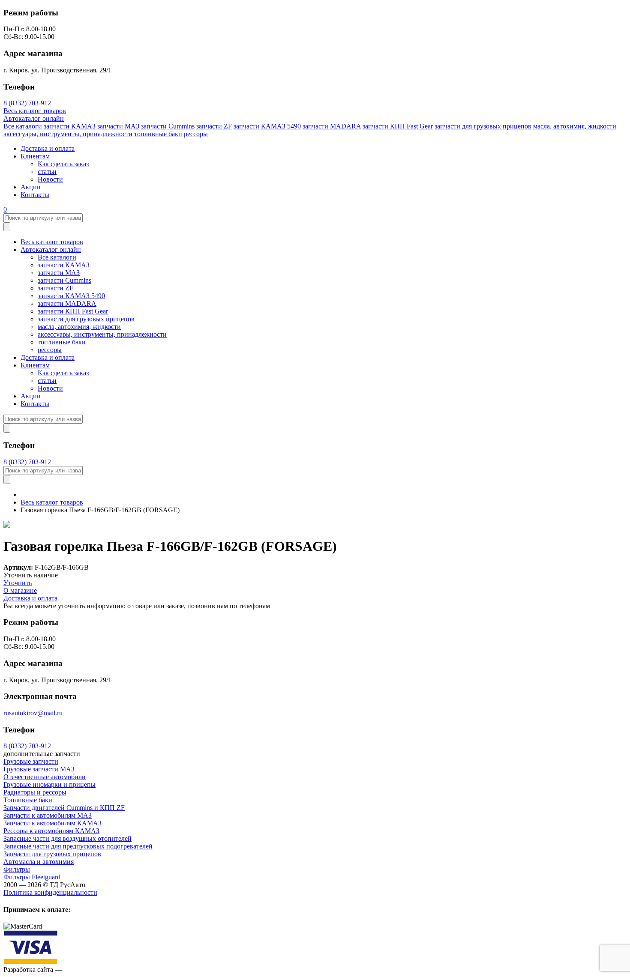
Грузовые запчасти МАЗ (39, 769)
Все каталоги (22, 126)
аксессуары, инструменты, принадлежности (67, 133)
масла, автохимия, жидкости (574, 126)
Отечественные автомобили (44, 776)
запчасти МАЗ (118, 126)
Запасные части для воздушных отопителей (67, 838)
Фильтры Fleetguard (31, 877)
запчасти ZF (214, 126)
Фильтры (16, 869)
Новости (50, 179)
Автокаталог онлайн (33, 118)
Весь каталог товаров (34, 110)
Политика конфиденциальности (50, 892)
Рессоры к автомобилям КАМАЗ (51, 830)
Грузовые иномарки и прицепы (49, 784)
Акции (31, 187)
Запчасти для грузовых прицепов (52, 853)
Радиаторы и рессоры (34, 792)
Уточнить (17, 582)
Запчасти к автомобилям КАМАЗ (52, 823)
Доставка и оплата (48, 148)
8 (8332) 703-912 (27, 103)
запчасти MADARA (332, 126)
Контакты (35, 194)
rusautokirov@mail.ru (33, 713)
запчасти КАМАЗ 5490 (267, 126)
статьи (47, 171)
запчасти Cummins (168, 126)
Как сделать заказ (63, 163)
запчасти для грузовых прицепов (483, 126)
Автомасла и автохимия (38, 861)
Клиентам (35, 156)
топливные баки (158, 133)
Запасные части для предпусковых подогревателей (78, 846)
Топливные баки (27, 800)
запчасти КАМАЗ (70, 126)
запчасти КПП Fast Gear (398, 126)
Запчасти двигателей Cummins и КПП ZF (64, 807)
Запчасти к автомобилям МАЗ (47, 815)
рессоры (196, 133)
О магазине (20, 590)
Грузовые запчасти (30, 761)
